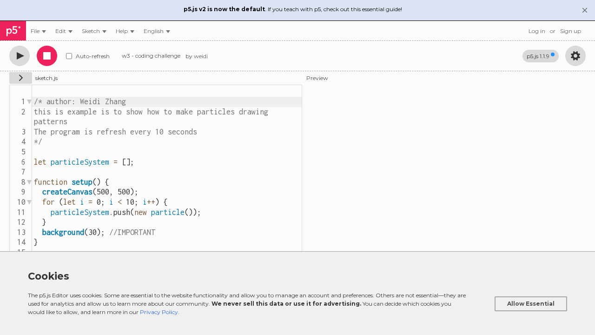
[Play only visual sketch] (19, 56)
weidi (201, 56)
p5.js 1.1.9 (538, 56)
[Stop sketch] (47, 56)
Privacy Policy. (159, 311)
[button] (157, 31)
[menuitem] (38, 31)
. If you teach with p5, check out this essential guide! (293, 9)
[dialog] (297, 293)
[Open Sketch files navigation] (20, 78)
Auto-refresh (93, 56)
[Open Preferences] (575, 56)
